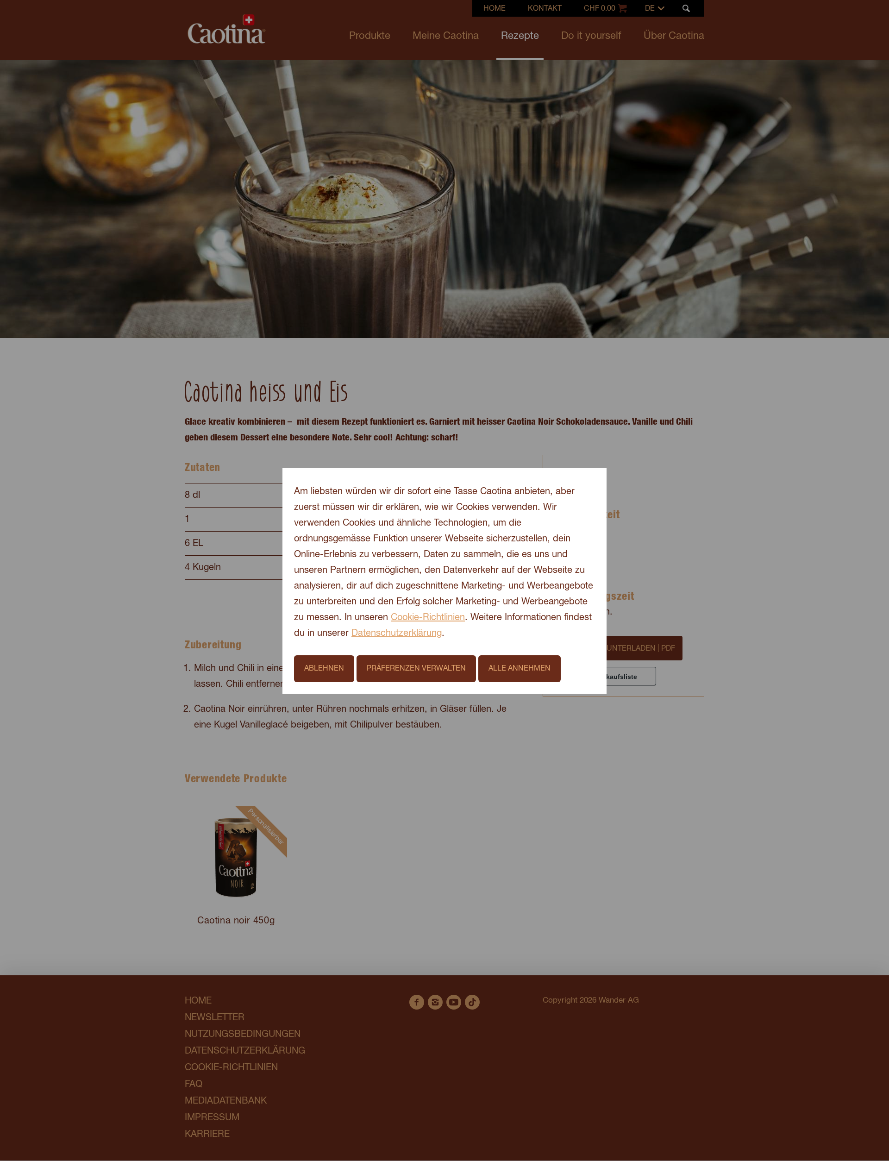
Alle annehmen (519, 668)
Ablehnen (324, 668)
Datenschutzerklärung (396, 633)
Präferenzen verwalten (416, 668)
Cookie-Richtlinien (428, 617)
